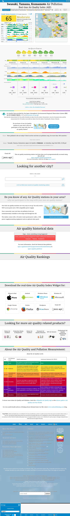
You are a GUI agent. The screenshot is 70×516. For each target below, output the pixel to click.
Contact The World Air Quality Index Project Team (13, 432)
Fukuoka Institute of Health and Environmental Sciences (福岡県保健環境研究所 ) (34, 480)
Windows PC (57, 293)
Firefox (27, 305)
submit (47, 493)
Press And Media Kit (7, 434)
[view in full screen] (31, 14)
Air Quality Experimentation (9, 442)
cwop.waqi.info (32, 448)
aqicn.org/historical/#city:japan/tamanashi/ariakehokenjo (34, 246)
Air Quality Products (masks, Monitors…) (12, 454)
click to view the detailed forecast (35, 107)
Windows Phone (42, 293)
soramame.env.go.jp (32, 115)
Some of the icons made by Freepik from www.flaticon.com (38, 453)
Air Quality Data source (8, 450)
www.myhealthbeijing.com (56, 407)
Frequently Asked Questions (11, 447)
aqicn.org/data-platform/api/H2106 (41, 157)
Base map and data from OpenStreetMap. (38, 460)
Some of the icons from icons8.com (37, 456)
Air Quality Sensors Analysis (9, 443)
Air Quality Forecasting (8, 452)
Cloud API (58, 305)
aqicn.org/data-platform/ (35, 249)
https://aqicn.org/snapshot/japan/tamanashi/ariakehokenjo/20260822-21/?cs (35, 145)
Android (27, 293)
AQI (9, 14)
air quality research (9, 438)
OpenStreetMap (59, 37)
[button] (49, 21)
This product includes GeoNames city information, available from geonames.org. (41, 440)
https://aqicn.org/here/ (35, 139)
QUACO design (32, 465)
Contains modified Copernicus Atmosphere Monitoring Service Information (39, 450)
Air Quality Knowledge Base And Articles (12, 441)
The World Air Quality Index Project (60, 431)
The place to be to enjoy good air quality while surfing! (40, 462)
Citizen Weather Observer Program (37, 446)
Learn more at (53, 126)
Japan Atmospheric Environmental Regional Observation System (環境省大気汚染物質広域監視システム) (35, 477)
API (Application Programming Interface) (12, 455)
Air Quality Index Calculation (9, 451)
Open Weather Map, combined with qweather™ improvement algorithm (40, 443)
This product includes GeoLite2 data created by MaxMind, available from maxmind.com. (40, 437)
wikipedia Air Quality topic (44, 400)
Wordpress (42, 305)
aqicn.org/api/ (51, 159)
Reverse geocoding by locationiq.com (38, 458)
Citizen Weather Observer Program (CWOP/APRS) (35, 475)
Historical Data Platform (8, 456)
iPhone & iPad (12, 293)
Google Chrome (12, 305)
